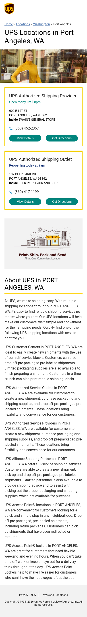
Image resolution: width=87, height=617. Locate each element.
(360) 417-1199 (26, 192)
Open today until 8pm (25, 102)
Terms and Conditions (54, 595)
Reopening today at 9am (27, 165)
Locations (23, 24)
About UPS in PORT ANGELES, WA (31, 284)
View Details (25, 138)
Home (8, 24)
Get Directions (62, 138)
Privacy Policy (27, 595)
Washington (41, 24)
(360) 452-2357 (26, 128)
